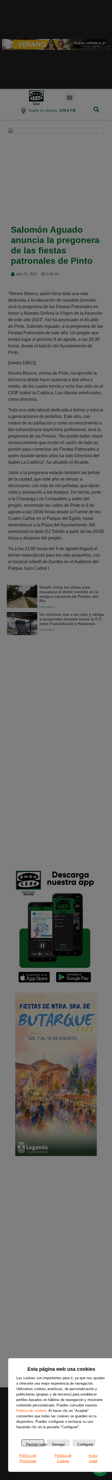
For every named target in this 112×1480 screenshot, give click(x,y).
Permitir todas (35, 1444)
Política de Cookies (63, 1458)
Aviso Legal (93, 1458)
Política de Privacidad (27, 1458)
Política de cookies (31, 1411)
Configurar (85, 1444)
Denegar (58, 1444)
